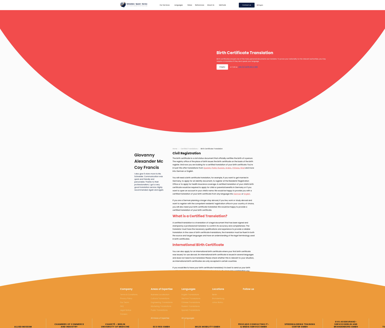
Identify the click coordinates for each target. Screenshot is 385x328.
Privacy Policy (126, 298)
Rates (189, 5)
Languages (178, 5)
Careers (123, 314)
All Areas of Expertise (160, 318)
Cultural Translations (160, 298)
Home (175, 149)
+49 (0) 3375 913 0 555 (248, 67)
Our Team (124, 302)
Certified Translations (189, 149)
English (247, 194)
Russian (221, 168)
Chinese (235, 168)
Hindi (242, 168)
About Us (210, 5)
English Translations (190, 294)
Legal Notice (125, 310)
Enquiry (222, 67)
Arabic (228, 168)
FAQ (122, 306)
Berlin (214, 294)
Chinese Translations (190, 302)
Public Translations (159, 310)
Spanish (207, 168)
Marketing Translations (161, 306)
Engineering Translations (162, 302)
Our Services (165, 5)
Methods (222, 5)
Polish (214, 168)
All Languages (187, 318)
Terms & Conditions (128, 294)
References (199, 5)
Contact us (246, 5)
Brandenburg (218, 298)
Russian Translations (190, 306)
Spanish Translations (190, 310)
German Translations (190, 298)
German (237, 194)
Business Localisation (160, 294)
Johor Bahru (217, 302)
